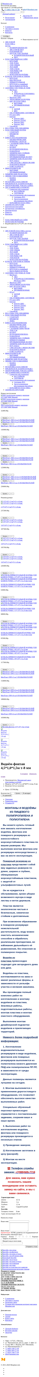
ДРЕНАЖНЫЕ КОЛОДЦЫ (20, 99)
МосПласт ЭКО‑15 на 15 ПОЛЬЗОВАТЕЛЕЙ (17, 483)
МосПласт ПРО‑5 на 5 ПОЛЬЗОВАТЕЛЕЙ (16, 677)
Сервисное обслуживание (19, 189)
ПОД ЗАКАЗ (14, 161)
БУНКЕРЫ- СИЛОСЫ (18, 141)
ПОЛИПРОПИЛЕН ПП (18, 48)
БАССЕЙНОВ (19, 191)
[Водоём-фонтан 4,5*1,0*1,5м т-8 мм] (15, 727)
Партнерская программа (14, 207)
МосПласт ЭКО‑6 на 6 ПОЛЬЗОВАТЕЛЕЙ (17, 426)
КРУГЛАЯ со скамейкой (19, 84)
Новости (8, 30)
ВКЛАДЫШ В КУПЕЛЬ (19, 86)
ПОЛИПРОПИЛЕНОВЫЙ (24, 55)
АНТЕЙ (17, 109)
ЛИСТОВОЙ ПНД (17, 50)
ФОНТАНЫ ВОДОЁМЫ (19, 74)
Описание (9, 799)
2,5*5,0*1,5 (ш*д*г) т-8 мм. (11, 507)
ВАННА (13, 178)
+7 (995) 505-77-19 (12, 1350)
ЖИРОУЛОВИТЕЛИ (13, 168)
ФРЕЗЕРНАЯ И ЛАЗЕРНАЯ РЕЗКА (19, 184)
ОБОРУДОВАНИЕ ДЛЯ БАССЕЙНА (19, 185)
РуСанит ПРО (15, 115)
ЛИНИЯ (13, 180)
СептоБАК (14, 126)
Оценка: (4, 1237)
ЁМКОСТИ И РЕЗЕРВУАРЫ (16, 138)
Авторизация (10, 19)
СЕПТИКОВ (19, 193)
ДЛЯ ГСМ (13, 145)
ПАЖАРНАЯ (15, 151)
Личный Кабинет (11, 1329)
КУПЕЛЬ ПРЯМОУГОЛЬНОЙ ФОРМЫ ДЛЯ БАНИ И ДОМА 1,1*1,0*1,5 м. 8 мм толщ (18, 585)
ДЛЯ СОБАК (15, 69)
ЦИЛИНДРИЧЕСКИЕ (18, 140)
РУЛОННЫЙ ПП (16, 51)
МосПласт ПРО (15, 97)
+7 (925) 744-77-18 (12, 1352)
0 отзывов (24, 774)
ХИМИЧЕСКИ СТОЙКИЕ (20, 153)
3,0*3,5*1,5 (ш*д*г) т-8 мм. (11, 544)
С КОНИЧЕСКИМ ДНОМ (19, 143)
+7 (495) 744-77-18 (12, 1348)
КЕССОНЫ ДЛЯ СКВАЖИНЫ (17, 128)
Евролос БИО (19, 118)
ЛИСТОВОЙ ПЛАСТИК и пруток (10, 44)
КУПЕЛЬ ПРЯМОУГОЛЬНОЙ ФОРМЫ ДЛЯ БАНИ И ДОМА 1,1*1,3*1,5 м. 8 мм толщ (18, 609)
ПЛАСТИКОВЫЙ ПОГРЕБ (15, 130)
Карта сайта (9, 1318)
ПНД (16, 57)
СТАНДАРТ (14, 132)
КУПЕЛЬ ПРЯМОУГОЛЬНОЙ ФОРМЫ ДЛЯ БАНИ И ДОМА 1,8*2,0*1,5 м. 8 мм (18, 658)
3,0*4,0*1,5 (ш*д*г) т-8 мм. (11, 562)
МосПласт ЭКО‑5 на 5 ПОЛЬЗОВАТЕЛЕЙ (17, 445)
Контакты (8, 32)
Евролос (13, 117)
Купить (18, 793)
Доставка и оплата (12, 29)
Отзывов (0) (9, 803)
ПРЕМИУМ (14, 134)
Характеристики (11, 801)
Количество (5, 793)
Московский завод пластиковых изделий (18, 781)
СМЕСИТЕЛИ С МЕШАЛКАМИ (22, 162)
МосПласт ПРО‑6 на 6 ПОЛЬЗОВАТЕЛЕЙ (16, 714)
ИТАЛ (12, 107)
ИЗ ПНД (13, 147)
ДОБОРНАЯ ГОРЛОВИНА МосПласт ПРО (24, 94)
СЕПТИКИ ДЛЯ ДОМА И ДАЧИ (17, 88)
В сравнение (7, 795)
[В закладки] (10, 403)
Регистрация (10, 18)
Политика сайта (11, 1302)
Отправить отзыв (31, 1246)
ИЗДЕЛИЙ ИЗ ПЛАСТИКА (20, 203)
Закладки (8, 1332)
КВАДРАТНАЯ (15, 80)
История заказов (11, 1330)
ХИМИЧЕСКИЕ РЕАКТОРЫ (21, 159)
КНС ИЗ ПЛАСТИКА (18, 101)
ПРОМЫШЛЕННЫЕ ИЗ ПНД (21, 157)
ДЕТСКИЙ (14, 67)
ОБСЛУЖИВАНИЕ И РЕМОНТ (17, 187)
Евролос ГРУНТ (20, 120)
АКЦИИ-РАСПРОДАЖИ (14, 205)
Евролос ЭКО (19, 124)
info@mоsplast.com (12, 1354)
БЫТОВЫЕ (18, 103)
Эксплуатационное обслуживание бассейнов (23, 200)
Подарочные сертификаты (15, 208)
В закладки (26, 793)
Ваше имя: (5, 1221)
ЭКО (16, 92)
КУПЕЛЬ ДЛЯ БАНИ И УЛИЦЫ (17, 76)
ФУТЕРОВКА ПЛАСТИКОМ (16, 182)
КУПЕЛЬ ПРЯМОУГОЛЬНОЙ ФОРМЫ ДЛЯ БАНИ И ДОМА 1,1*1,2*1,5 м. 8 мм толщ (18, 634)
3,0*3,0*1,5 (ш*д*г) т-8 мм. (11, 525)
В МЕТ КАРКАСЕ (16, 166)
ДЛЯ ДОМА (14, 63)
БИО (15, 111)
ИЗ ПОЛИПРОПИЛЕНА (19, 149)
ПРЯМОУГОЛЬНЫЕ (17, 155)
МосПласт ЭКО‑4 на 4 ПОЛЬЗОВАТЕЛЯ (16, 464)
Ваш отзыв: (5, 1231)
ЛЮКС (12, 136)
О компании (9, 27)
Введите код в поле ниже (12, 1241)
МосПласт (13, 90)
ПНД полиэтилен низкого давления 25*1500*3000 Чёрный (14, 406)
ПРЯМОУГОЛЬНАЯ (17, 82)
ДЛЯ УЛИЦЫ (15, 65)
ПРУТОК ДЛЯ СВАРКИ (19, 53)
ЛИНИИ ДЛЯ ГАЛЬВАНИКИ (16, 176)
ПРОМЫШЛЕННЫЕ (22, 105)
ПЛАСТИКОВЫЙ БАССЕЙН (16, 59)
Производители (11, 210)
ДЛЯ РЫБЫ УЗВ (16, 71)
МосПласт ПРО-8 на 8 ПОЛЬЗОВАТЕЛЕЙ (16, 695)
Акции (7, 1316)
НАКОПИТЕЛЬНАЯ (17, 164)
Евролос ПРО (19, 122)
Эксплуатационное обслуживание (22, 195)
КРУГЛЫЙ (14, 61)
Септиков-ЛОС (19, 197)
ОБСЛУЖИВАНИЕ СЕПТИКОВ (22, 113)
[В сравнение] (12, 403)
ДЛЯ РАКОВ (14, 72)
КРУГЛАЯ (13, 78)
